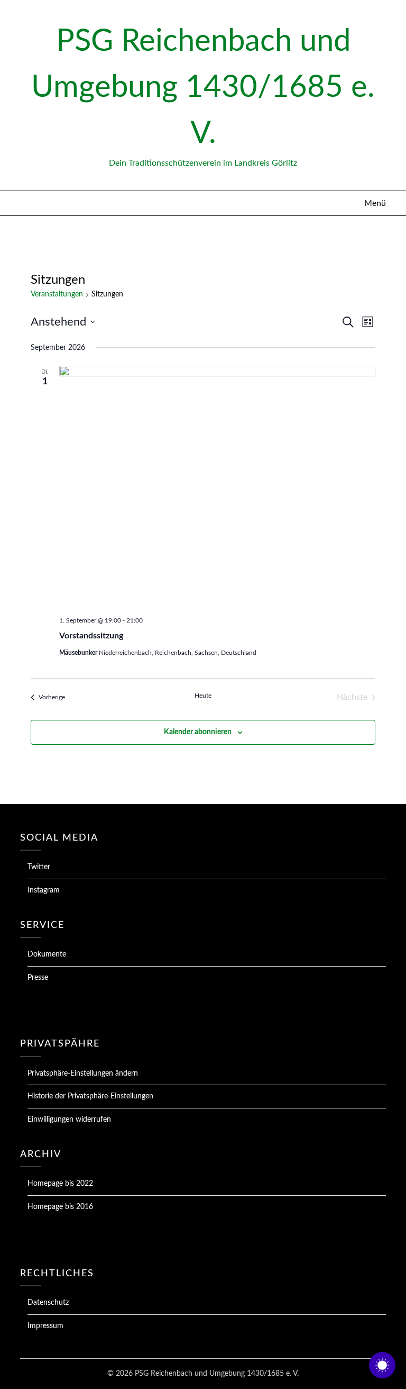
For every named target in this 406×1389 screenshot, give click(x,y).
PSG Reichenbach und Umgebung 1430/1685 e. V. (203, 87)
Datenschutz (48, 1302)
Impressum (45, 1326)
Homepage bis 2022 (60, 1183)
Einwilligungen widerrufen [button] (69, 1119)
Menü (374, 203)
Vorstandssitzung (91, 636)
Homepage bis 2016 (60, 1207)
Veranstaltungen (57, 294)
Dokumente (46, 954)
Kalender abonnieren (198, 732)
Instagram (43, 890)
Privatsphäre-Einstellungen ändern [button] (82, 1073)
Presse (37, 977)
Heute (203, 695)
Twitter (38, 867)
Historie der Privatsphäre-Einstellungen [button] (90, 1096)
